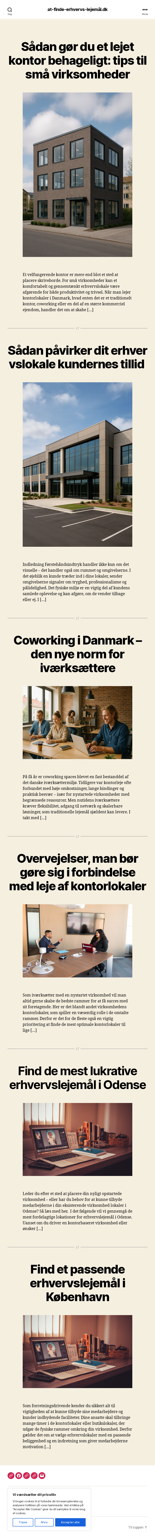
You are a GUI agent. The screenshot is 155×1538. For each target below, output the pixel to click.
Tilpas (23, 1522)
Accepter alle (70, 1522)
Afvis (44, 1522)
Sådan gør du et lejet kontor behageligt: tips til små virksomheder (77, 60)
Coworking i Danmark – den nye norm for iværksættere (77, 654)
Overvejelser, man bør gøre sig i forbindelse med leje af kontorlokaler (77, 872)
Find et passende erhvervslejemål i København (77, 1283)
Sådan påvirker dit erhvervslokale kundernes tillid (77, 357)
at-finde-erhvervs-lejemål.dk (77, 9)
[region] (49, 1509)
